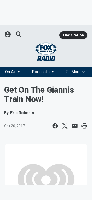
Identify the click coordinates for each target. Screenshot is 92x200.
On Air (10, 71)
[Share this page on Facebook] (55, 125)
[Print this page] (84, 125)
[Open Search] (19, 34)
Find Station (73, 35)
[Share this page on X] (64, 125)
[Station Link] (46, 52)
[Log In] (8, 34)
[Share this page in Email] (74, 125)
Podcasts (41, 71)
